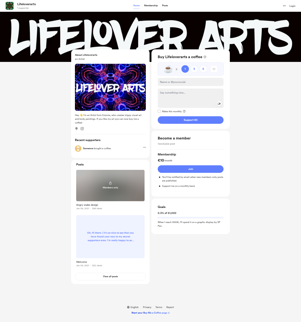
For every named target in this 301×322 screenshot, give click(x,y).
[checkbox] (170, 111)
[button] (136, 5)
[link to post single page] (110, 190)
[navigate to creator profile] (9, 6)
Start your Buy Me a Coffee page (149, 312)
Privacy (147, 307)
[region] (190, 89)
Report (170, 307)
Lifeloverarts (26, 4)
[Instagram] (82, 128)
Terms (158, 307)
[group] (191, 170)
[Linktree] (76, 128)
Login (292, 6)
